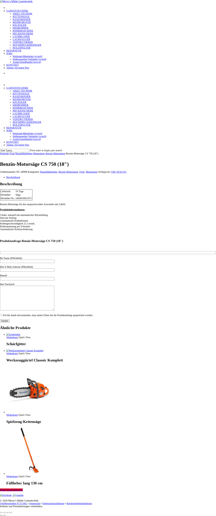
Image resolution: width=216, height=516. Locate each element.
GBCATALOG (119, 172)
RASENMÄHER (22, 96)
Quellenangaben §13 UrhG (14, 503)
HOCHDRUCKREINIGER (27, 122)
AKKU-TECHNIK (22, 90)
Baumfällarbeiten (23, 153)
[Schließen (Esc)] (10, 512)
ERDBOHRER (20, 105)
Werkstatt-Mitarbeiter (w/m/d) (27, 133)
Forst (12, 153)
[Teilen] (7, 512)
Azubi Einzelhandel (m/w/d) (27, 139)
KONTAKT (12, 142)
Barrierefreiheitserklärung (79, 503)
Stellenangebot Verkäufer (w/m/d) (29, 136)
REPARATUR (13, 127)
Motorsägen (39, 153)
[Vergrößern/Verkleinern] (1, 512)
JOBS (9, 130)
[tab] (111, 177)
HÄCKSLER (19, 102)
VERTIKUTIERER (23, 119)
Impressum (34, 503)
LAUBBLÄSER (21, 113)
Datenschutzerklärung (53, 503)
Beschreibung (13, 177)
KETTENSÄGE (21, 93)
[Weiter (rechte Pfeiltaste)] (4, 515)
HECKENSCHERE (23, 110)
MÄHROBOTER (22, 99)
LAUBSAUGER (21, 116)
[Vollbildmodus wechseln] (4, 512)
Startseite (4, 153)
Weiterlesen (12, 337)
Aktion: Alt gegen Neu (17, 145)
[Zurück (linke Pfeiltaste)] (1, 515)
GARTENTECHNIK (17, 88)
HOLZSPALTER (22, 125)
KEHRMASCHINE (23, 108)
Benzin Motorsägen (55, 153)
